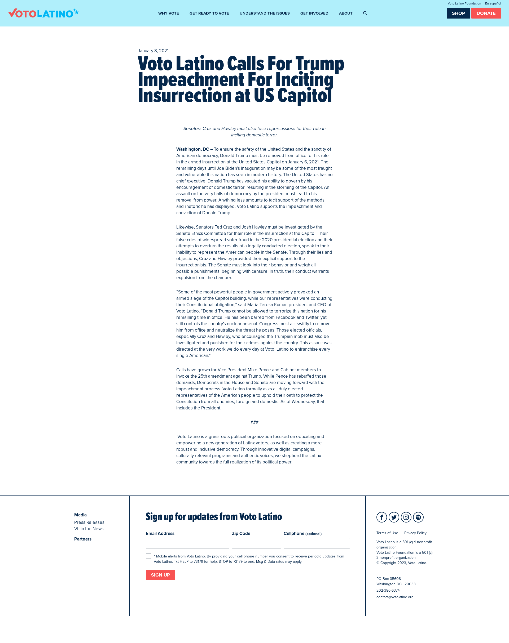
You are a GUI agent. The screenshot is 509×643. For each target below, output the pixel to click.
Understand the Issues (265, 13)
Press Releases (89, 522)
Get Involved (314, 13)
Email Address (160, 533)
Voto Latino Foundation (464, 3)
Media (80, 515)
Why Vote (168, 13)
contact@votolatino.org (395, 597)
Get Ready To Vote (209, 13)
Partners (82, 539)
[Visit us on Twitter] (394, 517)
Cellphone (303, 533)
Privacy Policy (415, 533)
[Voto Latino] (43, 12)
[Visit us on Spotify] (418, 517)
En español (493, 3)
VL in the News (89, 529)
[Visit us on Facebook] (381, 517)
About (346, 13)
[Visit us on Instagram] (406, 517)
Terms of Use (387, 533)
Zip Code (241, 533)
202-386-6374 (388, 590)
